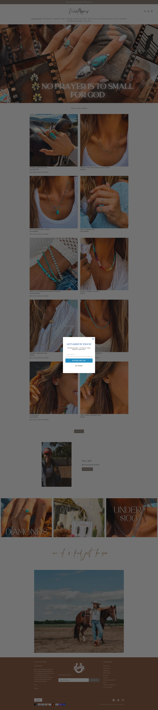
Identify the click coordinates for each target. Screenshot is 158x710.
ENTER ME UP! (79, 360)
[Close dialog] (93, 339)
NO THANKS (79, 365)
